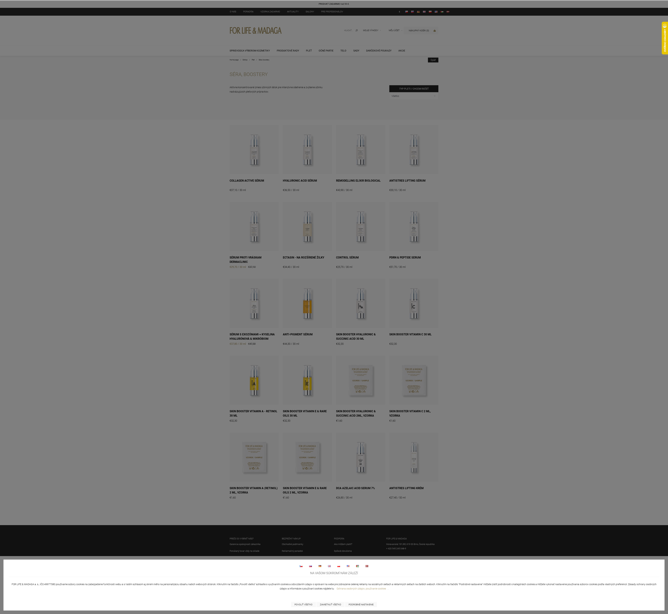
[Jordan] (357, 566)
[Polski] (338, 566)
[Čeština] (301, 566)
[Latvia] (367, 566)
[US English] (348, 566)
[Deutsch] (320, 566)
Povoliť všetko (303, 604)
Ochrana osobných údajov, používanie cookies (361, 588)
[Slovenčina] (310, 566)
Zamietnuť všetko (330, 604)
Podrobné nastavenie (361, 604)
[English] (329, 566)
